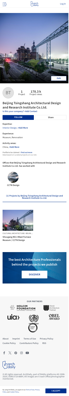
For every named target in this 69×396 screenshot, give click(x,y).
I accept (56, 390)
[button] (13, 228)
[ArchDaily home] (34, 3)
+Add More (23, 127)
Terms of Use (30, 390)
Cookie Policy (14, 392)
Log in (63, 4)
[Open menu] (4, 4)
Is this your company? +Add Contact (20, 111)
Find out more (26, 152)
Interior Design (10, 127)
